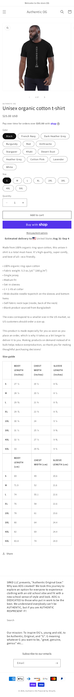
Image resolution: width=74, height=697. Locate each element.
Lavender (58, 159)
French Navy (28, 136)
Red (28, 143)
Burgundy (12, 143)
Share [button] (10, 553)
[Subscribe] (56, 663)
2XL (50, 180)
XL (38, 180)
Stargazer (11, 151)
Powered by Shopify (47, 691)
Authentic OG (31, 691)
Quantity (7, 195)
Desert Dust (48, 151)
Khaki (29, 151)
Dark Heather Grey (55, 136)
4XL (8, 188)
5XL (21, 188)
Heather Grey (14, 159)
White (9, 167)
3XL (63, 180)
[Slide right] (44, 97)
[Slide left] (29, 97)
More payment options (37, 233)
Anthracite (45, 143)
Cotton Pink (37, 159)
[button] (4, 12)
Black (9, 136)
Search (10, 620)
